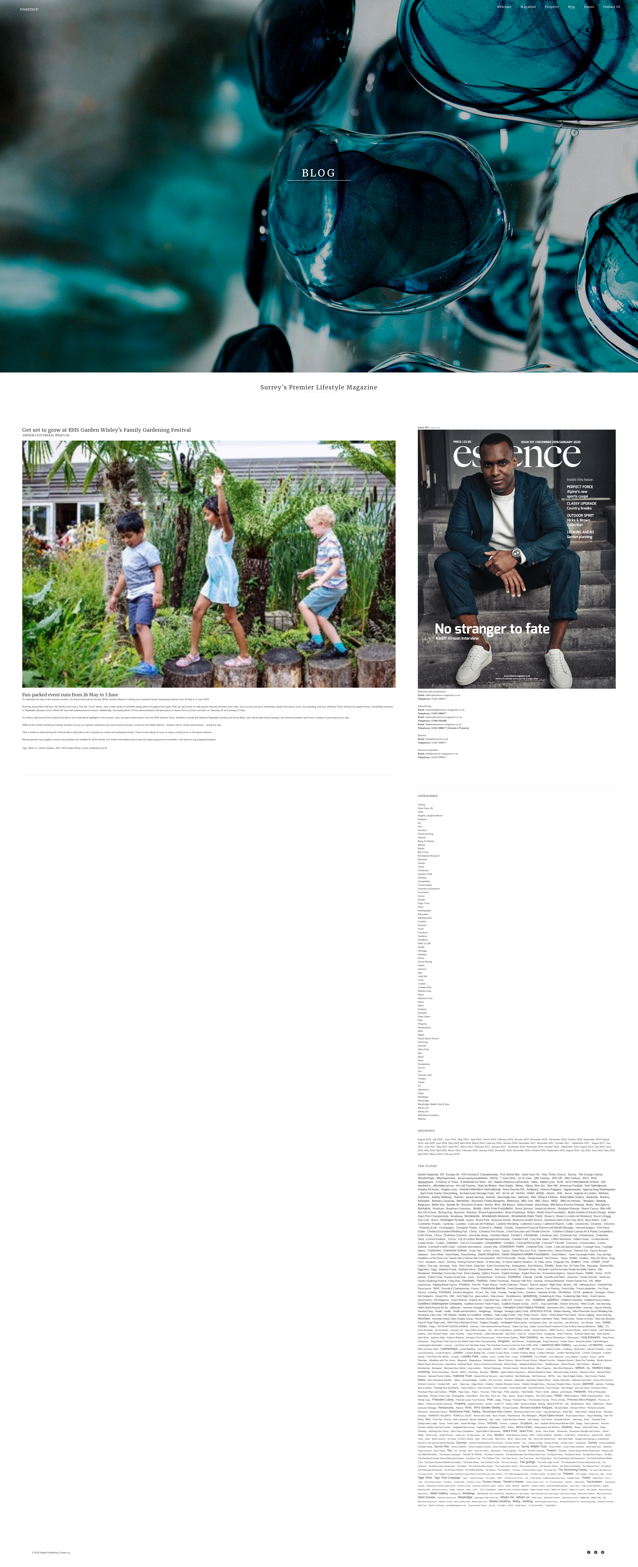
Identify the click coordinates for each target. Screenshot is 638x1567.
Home (421, 958)
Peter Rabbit (527, 1392)
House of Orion (584, 1318)
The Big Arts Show (572, 1454)
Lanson (448, 1345)
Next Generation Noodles (440, 1380)
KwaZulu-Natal (583, 1341)
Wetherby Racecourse (447, 1498)
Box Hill (605, 1208)
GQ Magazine (441, 1300)
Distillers (584, 1258)
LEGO (512, 1349)
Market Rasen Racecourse (430, 1364)
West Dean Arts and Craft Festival (545, 1494)
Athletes (603, 1193)
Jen (490, 1330)
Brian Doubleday (515, 1212)
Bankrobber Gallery (572, 1197)
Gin (452, 1296)
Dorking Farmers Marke (471, 1261)
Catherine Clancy (531, 1223)
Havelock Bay (425, 1311)
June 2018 (441, 1143)
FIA (591, 1280)
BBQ (554, 1200)
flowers (567, 1284)
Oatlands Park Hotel (581, 1380)
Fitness (524, 1284)
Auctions (422, 830)
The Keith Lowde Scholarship (441, 1466)
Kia (542, 1337)
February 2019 (505, 1139)
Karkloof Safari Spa (585, 1333)
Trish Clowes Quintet (432, 1482)
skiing (489, 1435)
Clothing (422, 877)
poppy (498, 1400)
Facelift (538, 1277)
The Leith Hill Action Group (481, 1466)
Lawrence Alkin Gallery (555, 1345)
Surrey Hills (441, 1446)
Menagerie (437, 1368)
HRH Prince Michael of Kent (462, 1322)
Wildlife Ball (584, 1498)
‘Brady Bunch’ (521, 1505)
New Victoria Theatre (595, 1376)
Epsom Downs (575, 1273)
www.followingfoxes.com (456, 1505)
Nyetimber (519, 1380)
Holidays (422, 954)
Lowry (515, 1356)
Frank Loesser (535, 1288)
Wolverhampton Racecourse (546, 1502)
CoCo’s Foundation (471, 1242)
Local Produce (443, 1352)
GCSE (576, 1292)
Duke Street (465, 1265)
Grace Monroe (459, 1300)
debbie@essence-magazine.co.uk (443, 724)
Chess (473, 1231)
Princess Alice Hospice (581, 1399)
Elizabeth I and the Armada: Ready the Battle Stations (567, 1269)
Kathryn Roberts (455, 1337)
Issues (589, 7)
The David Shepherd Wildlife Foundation (442, 1462)
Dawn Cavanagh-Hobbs (582, 1254)
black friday (541, 1204)
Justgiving (549, 1333)
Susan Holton (555, 1447)
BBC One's (542, 1200)
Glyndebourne (513, 1296)
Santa (442, 1423)
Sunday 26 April (551, 1443)
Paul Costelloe (500, 1388)
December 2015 (503, 1150)
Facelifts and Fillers (554, 1277)
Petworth (580, 1391)
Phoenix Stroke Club (440, 1396)
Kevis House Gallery (507, 1337)
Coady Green (426, 1242)
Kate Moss (423, 1337)
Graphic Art (475, 1300)
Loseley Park (424, 987)
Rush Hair (437, 1419)
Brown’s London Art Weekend (573, 1216)
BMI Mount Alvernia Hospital (567, 1204)
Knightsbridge (533, 1341)
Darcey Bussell (598, 1250)
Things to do (593, 1474)
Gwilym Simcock (569, 1303)
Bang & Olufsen (426, 841)
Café (604, 1219)
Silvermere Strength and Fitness (584, 1431)
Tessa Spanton (509, 1451)
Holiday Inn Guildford (469, 1315)
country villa (490, 1246)
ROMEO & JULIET (462, 1416)
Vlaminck (460, 1490)
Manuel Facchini (547, 1360)
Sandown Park (599, 1419)
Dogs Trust (423, 903)
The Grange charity (590, 1174)
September (482, 1427)
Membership (424, 1368)
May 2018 (453, 1143)
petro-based (566, 1392)
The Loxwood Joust (529, 1466)
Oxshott (576, 1384)
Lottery (484, 1356)
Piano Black (472, 1396)
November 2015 (521, 1150)
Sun (524, 1443)
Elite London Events (505, 1269)
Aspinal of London (585, 1193)
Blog (571, 7)
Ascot (568, 1193)
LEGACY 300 (500, 1349)
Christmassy (586, 1235)
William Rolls (596, 1498)
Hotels (421, 965)
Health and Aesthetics (465, 1311)
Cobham (452, 1242)
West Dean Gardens (586, 1494)
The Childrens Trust (491, 1458)
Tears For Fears (481, 1451)
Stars (420, 1060)
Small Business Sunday (516, 1435)
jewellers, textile (522, 1330)
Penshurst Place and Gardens (432, 1392)
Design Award (535, 1258)
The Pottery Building (474, 1470)
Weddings (423, 1097)
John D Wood (590, 1330)
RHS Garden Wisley (71, 748)
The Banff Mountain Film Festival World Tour (525, 1454)
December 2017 (527, 1143)
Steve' (510, 1439)
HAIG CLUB (424, 943)
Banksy (604, 1197)
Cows (548, 1246)
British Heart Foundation (551, 1212)
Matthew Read (465, 1364)
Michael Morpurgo (492, 1368)
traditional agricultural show (554, 1478)
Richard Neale (561, 1408)
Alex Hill (552, 1185)
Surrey (421, 1067)
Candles (461, 1223)
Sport (421, 1056)
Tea (420, 1071)
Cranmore (434, 1250)
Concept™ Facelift (553, 1242)
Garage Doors (516, 1292)
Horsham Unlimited (540, 1318)
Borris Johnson (524, 1208)
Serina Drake (524, 1427)
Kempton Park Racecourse (480, 1337)
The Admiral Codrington (450, 1454)
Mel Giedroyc (583, 1364)
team (470, 1451)
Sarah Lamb (453, 1423)
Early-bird (479, 1265)
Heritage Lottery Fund (516, 1311)
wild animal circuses (570, 1498)
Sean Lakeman (591, 1423)
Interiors (474, 1326)
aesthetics (424, 1185)
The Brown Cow (473, 1458)
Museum (484, 1372)
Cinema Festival (436, 1239)
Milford (579, 1368)
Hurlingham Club (538, 1322)
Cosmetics (423, 892)
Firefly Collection (509, 1284)
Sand (586, 1419)
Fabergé (527, 1277)
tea (455, 1451)
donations (430, 1261)
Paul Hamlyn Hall (518, 1388)
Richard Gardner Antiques (536, 1407)
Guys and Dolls (549, 1303)
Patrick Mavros (468, 1388)
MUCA (463, 1372)
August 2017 (598, 1143)
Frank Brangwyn (516, 1288)
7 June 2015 (507, 1178)
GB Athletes (564, 1292)
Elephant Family (447, 1269)
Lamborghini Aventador (430, 1345)
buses (470, 1219)
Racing (541, 1404)
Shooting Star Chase (438, 1431)
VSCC (475, 1490)
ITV (607, 1326)
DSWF (595, 1261)
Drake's (576, 1261)
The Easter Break (471, 1462)
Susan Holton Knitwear (573, 1447)
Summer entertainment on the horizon (486, 1443)
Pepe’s (475, 1392)
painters (599, 1384)
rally (567, 1404)
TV (419, 1086)
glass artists (481, 1296)
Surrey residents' (458, 1447)
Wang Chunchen (605, 1490)
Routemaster (514, 1416)
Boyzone (459, 1212)
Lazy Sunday (579, 1345)
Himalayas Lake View (429, 1315)
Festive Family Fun (576, 1280)
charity (421, 863)
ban (533, 1197)
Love (492, 1356)
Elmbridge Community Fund (447, 1273)
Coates (440, 1242)
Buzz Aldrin (592, 1219)
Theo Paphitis (581, 1474)
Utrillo (508, 1486)
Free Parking (552, 1288)
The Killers (462, 1466)
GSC (528, 1300)
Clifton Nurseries (561, 1239)
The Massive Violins (549, 1466)
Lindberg (567, 1349)
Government (424, 1300)
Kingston (504, 1341)
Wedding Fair (455, 1494)
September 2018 (592, 1139)
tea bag (462, 1451)
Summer (461, 1442)
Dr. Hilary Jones (543, 1261)
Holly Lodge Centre (505, 1315)
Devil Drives (552, 1258)
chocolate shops (478, 1235)
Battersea (513, 1200)
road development (552, 1412)
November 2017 (545, 1143)
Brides (531, 1212)
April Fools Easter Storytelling (438, 1193)
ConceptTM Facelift (528, 1242)
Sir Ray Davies (473, 1435)
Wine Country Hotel (462, 1502)
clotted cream (581, 1239)
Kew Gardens (529, 1337)
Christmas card (549, 1235)
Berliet (488, 1204)
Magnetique (475, 1360)
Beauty (421, 844)
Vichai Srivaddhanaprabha (557, 1486)
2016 (420, 812)
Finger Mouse (489, 1284)
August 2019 (424, 1139)
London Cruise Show (498, 1352)
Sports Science (438, 1439)
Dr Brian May (493, 1261)
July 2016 (600, 1146)
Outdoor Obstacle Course (507, 1384)
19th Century (541, 1178)
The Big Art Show (554, 1454)
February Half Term (521, 1280)
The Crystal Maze (543, 1458)
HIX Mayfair (449, 1315)
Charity (421, 804)
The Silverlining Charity (572, 1469)
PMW (558, 1395)
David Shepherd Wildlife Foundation (525, 1254)
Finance (422, 925)
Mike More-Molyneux (563, 1368)
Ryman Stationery (478, 1419)
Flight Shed (555, 1284)
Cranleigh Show (591, 1246)
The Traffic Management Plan (516, 1474)
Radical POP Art (555, 1404)
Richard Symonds (596, 1408)
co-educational (599, 1239)
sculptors (513, 1423)
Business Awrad (501, 1219)
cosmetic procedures (429, 888)
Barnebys (463, 1200)
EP (442, 1174)
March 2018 (478, 1143)
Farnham (468, 1280)
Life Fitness (538, 1349)
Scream (503, 1423)
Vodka (468, 1490)
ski (483, 1435)
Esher (589, 1273)
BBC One (527, 1200)
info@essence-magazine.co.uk (441, 753)
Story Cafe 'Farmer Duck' (544, 1439)
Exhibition (514, 1277)
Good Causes (597, 1296)
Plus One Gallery (544, 1396)
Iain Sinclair (587, 1322)
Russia (447, 1419)
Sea (536, 1423)
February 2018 (494, 1143)
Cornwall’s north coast (441, 1246)
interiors (422, 969)
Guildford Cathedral (571, 1300)
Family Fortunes (588, 1277)
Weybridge (423, 1100)
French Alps (567, 1288)
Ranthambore (577, 1404)
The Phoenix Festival (453, 1470)
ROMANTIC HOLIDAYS (439, 1416)
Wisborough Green (479, 1502)
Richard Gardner (510, 1408)
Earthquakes (424, 910)
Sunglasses (424, 1064)
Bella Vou (438, 1204)
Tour (526, 1478)
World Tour (422, 1505)
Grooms (518, 1300)
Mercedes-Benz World (454, 1368)
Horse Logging (586, 1315)
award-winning (474, 1197)
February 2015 (451, 1154)
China (421, 866)
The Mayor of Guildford (570, 1466)
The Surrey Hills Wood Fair (600, 1470)
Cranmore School (455, 1250)
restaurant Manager (427, 1408)
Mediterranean (552, 1364)
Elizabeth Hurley (527, 1269)
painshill (588, 1383)
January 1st (456, 1330)
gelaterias (588, 1292)
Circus (452, 1239)
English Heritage (510, 1273)
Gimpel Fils (441, 1296)
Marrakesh (451, 1364)
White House (537, 1498)
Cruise (421, 896)
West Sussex (426, 1497)
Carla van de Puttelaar (481, 1223)
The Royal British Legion (532, 1470)
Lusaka (583, 1356)
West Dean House (604, 1494)
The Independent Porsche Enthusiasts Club (580, 1462)
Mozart (454, 1372)
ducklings (444, 1265)
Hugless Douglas (489, 1322)
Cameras (448, 1223)
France (475, 1288)
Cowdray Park (534, 1246)
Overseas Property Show (559, 1384)
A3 (490, 1182)
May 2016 (430, 1150)
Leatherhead (448, 1348)
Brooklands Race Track (526, 1216)
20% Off (557, 1178)
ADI (603, 1182)
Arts (420, 826)
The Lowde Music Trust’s (506, 1466)
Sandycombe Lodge (427, 1423)
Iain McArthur (572, 1322)
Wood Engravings (588, 1502)
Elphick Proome (490, 1273)
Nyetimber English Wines (538, 1380)
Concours (571, 1242)
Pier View (484, 1396)
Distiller (573, 1258)
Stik (530, 1439)
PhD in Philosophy (597, 1392)
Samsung (423, 1042)
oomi (455, 1384)
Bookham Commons (458, 1208)
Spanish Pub (597, 1435)
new (559, 1376)
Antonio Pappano (550, 1189)
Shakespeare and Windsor (546, 1427)
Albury (519, 1185)
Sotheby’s (558, 1435)
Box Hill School (427, 1212)
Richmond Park (459, 1411)
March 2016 (454, 1150)
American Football (571, 1185)
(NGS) (494, 1178)
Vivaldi (452, 1490)
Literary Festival (595, 1349)
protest (489, 1404)
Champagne (446, 1227)
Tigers (465, 1478)
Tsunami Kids (459, 1482)
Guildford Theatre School (515, 1303)
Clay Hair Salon (539, 1239)
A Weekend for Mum (473, 1182)
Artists (550, 1193)
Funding (432, 1292)
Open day (464, 1384)
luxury (593, 1356)
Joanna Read (573, 1330)
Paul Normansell (536, 1388)
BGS (497, 1204)
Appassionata (572, 1189)
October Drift (443, 1384)
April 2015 (423, 1154)
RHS (58, 748)
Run (427, 1419)
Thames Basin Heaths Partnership (583, 1451)
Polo (420, 1020)
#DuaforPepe (426, 1178)
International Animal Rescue (495, 1326)
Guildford (422, 939)
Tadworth (607, 1447)
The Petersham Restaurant (430, 1470)
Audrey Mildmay (442, 1197)
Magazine (528, 7)
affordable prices (443, 1185)
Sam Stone (546, 1419)
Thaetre (551, 1450)
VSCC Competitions (488, 1490)
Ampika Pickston (428, 1189)
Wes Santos (524, 1494)
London (422, 983)
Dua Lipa (432, 1265)
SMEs (532, 1435)
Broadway (456, 1216)
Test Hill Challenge (536, 1451)
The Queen (490, 1470)
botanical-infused (545, 1208)
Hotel (556, 1318)
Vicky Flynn (575, 1486)
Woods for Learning (605, 1502)
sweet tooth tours (593, 1447)
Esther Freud (435, 1277)
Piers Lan (495, 1396)
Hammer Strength (472, 1307)
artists (540, 1193)
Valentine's (423, 1089)
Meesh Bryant (568, 1364)
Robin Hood (580, 1412)
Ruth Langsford (460, 1419)
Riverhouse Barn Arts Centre (527, 1412)
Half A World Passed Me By (433, 1307)
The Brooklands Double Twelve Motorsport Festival (441, 1458)
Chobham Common (455, 1235)
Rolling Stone (595, 1412)
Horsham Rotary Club (516, 1318)
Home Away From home (562, 1315)
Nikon (421, 1005)
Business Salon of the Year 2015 (564, 1219)
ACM (560, 1182)
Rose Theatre (499, 1416)
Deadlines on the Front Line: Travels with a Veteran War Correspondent (456, 1258)
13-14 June (524, 1178)
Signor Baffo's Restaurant (488, 1431)
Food (420, 928)
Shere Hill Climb (590, 1427)
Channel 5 (485, 1227)
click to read (435, 428)
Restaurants (424, 1027)
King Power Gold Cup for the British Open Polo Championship (463, 1341)
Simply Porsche (446, 1435)
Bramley (471, 1212)
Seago (579, 1423)
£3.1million (501, 1505)
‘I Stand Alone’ (550, 1505)
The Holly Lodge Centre (548, 1462)
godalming (530, 1296)
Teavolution (495, 1451)
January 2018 (510, 1143)
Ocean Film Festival (603, 1380)
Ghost (610, 1292)
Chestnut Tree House (491, 1231)
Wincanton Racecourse (427, 1502)
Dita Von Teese (599, 1258)
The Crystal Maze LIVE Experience (569, 1458)
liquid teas (579, 1349)
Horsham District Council (488, 1318)
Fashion (422, 921)
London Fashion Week (523, 1352)
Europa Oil (452, 1174)
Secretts (605, 1423)
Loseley (455, 1356)
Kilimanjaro (573, 1337)
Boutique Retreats (569, 1208)
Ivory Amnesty (425, 1330)
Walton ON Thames (559, 1490)
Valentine (515, 1486)
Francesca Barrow (493, 1288)
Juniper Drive (535, 1333)
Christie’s (516, 1235)
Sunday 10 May (535, 1443)
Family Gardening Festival (94, 748)
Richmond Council (438, 1412)
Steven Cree (520, 1439)
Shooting (422, 1431)
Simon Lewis (431, 1435)
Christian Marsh (499, 1235)
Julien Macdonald (494, 1333)
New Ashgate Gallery (573, 1376)
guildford (553, 1299)
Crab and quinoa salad (567, 1246)
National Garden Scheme (566, 1372)
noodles (483, 1380)
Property (552, 7)
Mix (588, 1368)
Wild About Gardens (428, 1115)
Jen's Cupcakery (502, 1330)
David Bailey (452, 1254)
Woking (422, 1118)
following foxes (587, 1284)
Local (421, 980)
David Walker (559, 1254)
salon (497, 1419)
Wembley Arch (511, 1494)
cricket (486, 1250)
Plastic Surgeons (525, 1396)
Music (421, 994)
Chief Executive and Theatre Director (528, 1231)
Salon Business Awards (514, 1419)
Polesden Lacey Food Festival (470, 1400)
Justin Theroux (565, 1333)
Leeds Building (467, 1349)
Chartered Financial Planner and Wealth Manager (544, 1227)
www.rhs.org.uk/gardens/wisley (199, 739)
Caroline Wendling (507, 1223)
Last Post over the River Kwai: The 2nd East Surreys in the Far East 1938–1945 (496, 1345)
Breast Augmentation (490, 1212)
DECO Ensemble (506, 1258)
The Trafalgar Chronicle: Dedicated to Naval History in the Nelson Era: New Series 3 (468, 1474)
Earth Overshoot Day (498, 1265)
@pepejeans (425, 1182)
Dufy (454, 1265)
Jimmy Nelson (539, 1330)
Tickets (609, 1474)
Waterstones (423, 1494)
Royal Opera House (428, 1038)
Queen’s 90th (512, 1404)
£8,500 (510, 1505)
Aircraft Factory (465, 1185)
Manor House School (526, 1360)
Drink (420, 907)
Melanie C (596, 1364)
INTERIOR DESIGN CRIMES (453, 1326)
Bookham (438, 1208)
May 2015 (609, 1150)
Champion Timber (466, 1227)
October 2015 (538, 1150)
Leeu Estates (484, 1349)
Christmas (423, 870)
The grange (527, 1462)
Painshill (422, 1013)
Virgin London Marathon (591, 1486)
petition (554, 1392)
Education (423, 914)
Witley (516, 1501)
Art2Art (520, 1193)
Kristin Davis (567, 1341)
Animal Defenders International (479, 1189)
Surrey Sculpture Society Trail (505, 1447)
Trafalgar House (573, 1478)
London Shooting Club (568, 1352)
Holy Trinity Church (554, 1174)
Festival (538, 1280)
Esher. (598, 1273)
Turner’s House (513, 1481)
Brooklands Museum (428, 855)
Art (419, 823)
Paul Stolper (567, 1388)
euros (471, 1277)
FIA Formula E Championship (479, 1174)
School (481, 1423)
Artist (530, 1193)
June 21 (522, 1333)
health (447, 1311)
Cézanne (596, 1223)
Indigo (432, 1326)
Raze (588, 1404)
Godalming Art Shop (550, 1296)
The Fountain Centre (490, 1462)
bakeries (523, 1197)
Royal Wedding (594, 1416)
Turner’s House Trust (534, 1482)
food (436, 1288)
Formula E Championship (455, 1288)
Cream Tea (475, 1250)
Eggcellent (423, 1269)
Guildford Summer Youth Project (481, 1303)
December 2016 (516, 1146)
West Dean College (568, 1494)
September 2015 (556, 1150)
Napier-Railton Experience (513, 1372)
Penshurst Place (599, 1388)
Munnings (473, 1372)
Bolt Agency (602, 1204)
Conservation (425, 885)
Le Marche (595, 1345)
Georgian (600, 1292)
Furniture (422, 932)
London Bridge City (475, 1352)
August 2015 (572, 1150)
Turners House (491, 1481)
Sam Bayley (533, 1419)
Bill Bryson (508, 1204)
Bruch (434, 1219)
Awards (422, 837)
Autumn (458, 1197)
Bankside (592, 1197)
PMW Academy (571, 1396)
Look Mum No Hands (437, 1356)
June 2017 (430, 1146)
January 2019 (521, 1139)
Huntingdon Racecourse (514, 1322)
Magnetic (462, 1360)
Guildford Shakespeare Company (440, 1303)
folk (575, 1284)
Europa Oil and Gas (455, 1277)
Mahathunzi (490, 1360)
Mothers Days (601, 1368)
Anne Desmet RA (513, 1189)
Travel (421, 1082)
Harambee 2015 (555, 1307)
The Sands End (550, 1470)
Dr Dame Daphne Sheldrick (517, 1261)
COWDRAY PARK (512, 1246)
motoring (423, 1372)
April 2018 (465, 1143)
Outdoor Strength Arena (533, 1384)
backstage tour (506, 1197)
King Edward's (590, 1337)
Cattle (569, 1223)
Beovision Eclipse (472, 1204)
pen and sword (582, 1388)
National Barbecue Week (539, 1372)
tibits (602, 1474)
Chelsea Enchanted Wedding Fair (447, 1231)
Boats (589, 1204)
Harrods (588, 1307)
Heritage (422, 950)
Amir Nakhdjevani (595, 1185)
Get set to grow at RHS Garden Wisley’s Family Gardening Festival (106, 430)
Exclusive (500, 1277)
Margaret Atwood (565, 1360)
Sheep (577, 1427)
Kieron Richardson (555, 1337)
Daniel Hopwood (428, 1174)
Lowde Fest (503, 1356)
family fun (604, 1277)
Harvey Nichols (602, 1307)
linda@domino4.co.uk (436, 739)
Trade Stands (535, 1478)
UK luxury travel (463, 1486)
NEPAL (551, 1376)
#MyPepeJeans (445, 1178)
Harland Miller (574, 1307)
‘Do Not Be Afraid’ (536, 1505)
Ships (603, 1427)
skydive (499, 1434)
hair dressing (603, 1303)
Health (421, 947)
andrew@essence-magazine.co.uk (443, 717)
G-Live (479, 1292)
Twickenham (579, 1482)
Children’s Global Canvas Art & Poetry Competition (583, 1231)
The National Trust (590, 1466)
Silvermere (562, 1431)
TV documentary (556, 1482)
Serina (510, 1427)
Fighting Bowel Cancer (445, 1284)
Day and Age (604, 1254)
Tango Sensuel (424, 1451)
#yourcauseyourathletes (472, 1178)
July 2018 (430, 1143)
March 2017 (467, 1146)
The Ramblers (503, 1470)
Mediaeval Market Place (531, 1364)
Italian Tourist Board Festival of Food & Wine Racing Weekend (562, 1326)
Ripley (421, 1034)
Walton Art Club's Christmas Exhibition (513, 1490)
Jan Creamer (441, 1330)
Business (422, 859)
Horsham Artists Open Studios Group (452, 1318)
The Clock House (509, 1458)
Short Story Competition (462, 1431)
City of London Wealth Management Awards (484, 1239)
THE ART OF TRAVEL (472, 1454)
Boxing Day (445, 1212)
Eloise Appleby (472, 1273)
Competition (424, 881)
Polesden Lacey (442, 1399)
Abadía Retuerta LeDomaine (511, 1182)
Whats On (423, 1111)
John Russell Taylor (437, 1333)
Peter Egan (496, 1392)
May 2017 (442, 1146)
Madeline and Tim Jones (442, 1360)
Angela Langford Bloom (430, 815)
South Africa (570, 1435)
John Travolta (457, 1333)
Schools (422, 1045)
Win (604, 1498)
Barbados (424, 1200)
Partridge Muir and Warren (446, 1388)
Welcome (504, 7)
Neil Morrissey (539, 1376)
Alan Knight (506, 1185)
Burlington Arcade (452, 1220)
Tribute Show (597, 1478)
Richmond (422, 1412)
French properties (586, 1288)
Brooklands (472, 1216)
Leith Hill (422, 976)
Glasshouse (497, 1296)
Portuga (507, 1400)
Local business (425, 1352)
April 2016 (441, 1150)
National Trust (425, 998)
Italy (420, 972)
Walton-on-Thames (577, 1490)
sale (491, 1419)
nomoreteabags (469, 1380)
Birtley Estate (525, 1204)
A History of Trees (447, 1182)
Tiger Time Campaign (447, 1477)
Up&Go (501, 1486)
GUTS (535, 1303)
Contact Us (611, 7)
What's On (62, 435)
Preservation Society (539, 1400)
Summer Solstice (512, 1443)
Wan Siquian (592, 1490)
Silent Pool (423, 1049)
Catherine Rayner (553, 1223)
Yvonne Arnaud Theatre (477, 1505)
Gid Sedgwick (425, 1296)
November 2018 (557, 1139)
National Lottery (587, 1372)
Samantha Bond (562, 1419)
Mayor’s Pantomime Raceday (488, 1364)
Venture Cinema (538, 1486)
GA (487, 1292)
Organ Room (477, 1384)
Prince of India (558, 1400)
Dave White (437, 1254)
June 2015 (597, 1150)
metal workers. (474, 1368)
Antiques (422, 819)
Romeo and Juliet (482, 1416)
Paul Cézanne (484, 1388)
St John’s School (465, 1439)
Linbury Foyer (553, 1349)
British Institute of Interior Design (587, 1212)
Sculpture (526, 1423)
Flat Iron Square (538, 1284)
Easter (549, 1265)
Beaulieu (589, 1200)
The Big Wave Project (592, 1454)
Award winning (425, 833)
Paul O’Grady (552, 1388)
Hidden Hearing (562, 1311)
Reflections (598, 1404)
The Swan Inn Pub (425, 1474)
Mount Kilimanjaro (440, 1372)
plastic (512, 1396)
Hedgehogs (485, 1311)
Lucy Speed (571, 1356)
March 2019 (489, 1139)
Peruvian (485, 1392)
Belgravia (423, 1204)
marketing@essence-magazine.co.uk (445, 709)
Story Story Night (565, 1439)
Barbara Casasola (443, 1200)
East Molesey (535, 1265)
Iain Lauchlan (556, 1322)
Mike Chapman (543, 1368)
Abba (534, 1182)
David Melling (468, 1254)
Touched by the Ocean (513, 1478)
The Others (606, 1466)
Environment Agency (554, 1273)
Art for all (508, 1193)
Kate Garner (604, 1333)
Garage (502, 1292)
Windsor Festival (445, 1502)
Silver (538, 1431)
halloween (455, 1307)
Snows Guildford (544, 1435)
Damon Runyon (563, 1250)
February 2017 (482, 1146)
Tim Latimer (490, 1478)
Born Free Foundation (498, 1208)
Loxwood (526, 1356)
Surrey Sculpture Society (479, 1447)
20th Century (572, 1178)
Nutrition (508, 1380)
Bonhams (424, 1208)
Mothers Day (424, 991)
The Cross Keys (526, 1458)
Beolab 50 (453, 1204)
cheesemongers (585, 1227)
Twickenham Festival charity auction (440, 1486)
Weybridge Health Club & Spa (433, 1104)
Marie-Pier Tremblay (585, 1360)
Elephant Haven (467, 1269)
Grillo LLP (506, 1300)
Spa (420, 1053)
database (423, 1254)
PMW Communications (592, 1396)
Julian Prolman (474, 1333)
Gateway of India (547, 1292)
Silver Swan (549, 1431)
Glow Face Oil (425, 808)
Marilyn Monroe (604, 1360)
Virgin (421, 1093)
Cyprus (506, 1250)
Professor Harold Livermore (439, 1404)
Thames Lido (425, 1075)
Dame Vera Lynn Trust (524, 1250)
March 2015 (436, 1154)
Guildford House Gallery (597, 1300)
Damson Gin (581, 1250)
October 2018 (575, 1139)
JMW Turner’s (556, 1330)
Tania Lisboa (439, 1451)
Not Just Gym (495, 1380)
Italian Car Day (520, 1326)
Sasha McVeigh (468, 1423)
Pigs (504, 1396)
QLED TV (499, 1404)
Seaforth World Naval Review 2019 (557, 1423)
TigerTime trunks (477, 1478)
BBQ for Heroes (571, 1200)
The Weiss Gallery (537, 1474)
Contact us (64, 1552)
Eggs (434, 1269)
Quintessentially (528, 1404)
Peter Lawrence (511, 1392)
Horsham (424, 1318)
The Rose (516, 1470)
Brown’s (549, 1216)
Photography (458, 1396)
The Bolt (608, 1454)
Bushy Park (482, 1219)
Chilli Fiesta (425, 1235)
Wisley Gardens (46, 748)
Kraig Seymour (550, 1341)
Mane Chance (505, 1360)
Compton (509, 1242)
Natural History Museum (485, 1376)
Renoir (609, 1404)
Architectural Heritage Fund (477, 1193)
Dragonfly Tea (561, 1261)
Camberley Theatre (429, 1223)
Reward (459, 1408)
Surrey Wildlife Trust (534, 1446)
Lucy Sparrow (556, 1356)
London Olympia (545, 1352)
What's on (33, 748)
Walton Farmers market (539, 1490)
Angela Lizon (449, 1189)
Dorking (451, 1261)
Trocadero (447, 1482)
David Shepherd (488, 1254)
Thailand (562, 1451)
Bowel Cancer (590, 1208)
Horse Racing (425, 961)
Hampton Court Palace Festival (524, 1307)
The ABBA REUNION (427, 1454)
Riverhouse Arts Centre (497, 1411)
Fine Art (476, 1284)
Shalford (567, 1427)
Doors (441, 1261)
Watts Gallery (439, 1493)
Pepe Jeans (424, 1016)
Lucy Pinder (540, 1356)
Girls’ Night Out (465, 1296)
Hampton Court (492, 1307)
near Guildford (506, 1376)
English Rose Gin (531, 1273)
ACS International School (582, 1182)
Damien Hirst (545, 1250)
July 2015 (586, 1150)
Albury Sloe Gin (535, 1185)
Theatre (422, 1078)
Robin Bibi (568, 1412)
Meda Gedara (510, 1364)
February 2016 (470, 1150)
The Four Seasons (509, 1462)
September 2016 (570, 1146)
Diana (564, 1258)
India (597, 1322)
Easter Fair (561, 1265)
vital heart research (439, 1490)
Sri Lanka (451, 1439)
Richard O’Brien (577, 1408)
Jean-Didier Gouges (475, 1330)
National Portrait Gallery (439, 1376)
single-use (460, 1435)
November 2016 (534, 1146)
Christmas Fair (568, 1235)
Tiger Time (425, 1477)
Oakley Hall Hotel (561, 1380)
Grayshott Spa (491, 1300)
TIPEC (499, 1478)
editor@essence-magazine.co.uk (442, 695)
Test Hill (522, 1451)
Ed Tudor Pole (577, 1265)
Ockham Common (426, 1384)
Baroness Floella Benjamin (488, 1200)
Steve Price (500, 1439)
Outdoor (422, 1009)
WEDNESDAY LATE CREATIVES (490, 1494)
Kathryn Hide (438, 1337)
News (421, 1002)
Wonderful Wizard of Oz (569, 1502)
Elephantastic (425, 918)
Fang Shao (454, 1280)
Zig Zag (492, 1505)
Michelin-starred (510, 1368)
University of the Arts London (484, 1486)
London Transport (591, 1352)
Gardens (422, 936)
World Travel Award (436, 1505)
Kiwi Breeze (518, 1341)
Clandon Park (425, 874)
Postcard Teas (520, 1400)
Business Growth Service (527, 1219)
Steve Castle (487, 1439)
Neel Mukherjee (522, 1376)
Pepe (452, 1391)
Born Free (423, 852)
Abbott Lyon (547, 1182)
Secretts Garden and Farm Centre (434, 1427)
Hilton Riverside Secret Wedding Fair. (593, 1311)
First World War (509, 1174)
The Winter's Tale (554, 1474)
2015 (585, 1178)
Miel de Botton (527, 1368)
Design (421, 899)
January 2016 (486, 1150)
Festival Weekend (554, 1280)
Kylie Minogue (600, 1341)
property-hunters (475, 1404)
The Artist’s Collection (494, 1454)
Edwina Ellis (606, 1265)
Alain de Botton (487, 1185)
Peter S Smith (542, 1392)
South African (583, 1435)
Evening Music (485, 1277)
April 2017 (454, 1146)
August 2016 (586, 1146)
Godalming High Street (575, 1296)
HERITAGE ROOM (540, 1311)
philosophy (423, 1396)
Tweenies (568, 1482)
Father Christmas (499, 1280)
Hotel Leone (567, 1318)
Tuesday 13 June (473, 1482)
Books (421, 848)
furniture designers (463, 1292)
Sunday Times (567, 1443)
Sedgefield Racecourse (464, 1427)
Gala (493, 1292)
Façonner (572, 1277)
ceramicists (581, 1223)
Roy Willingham (529, 1416)
